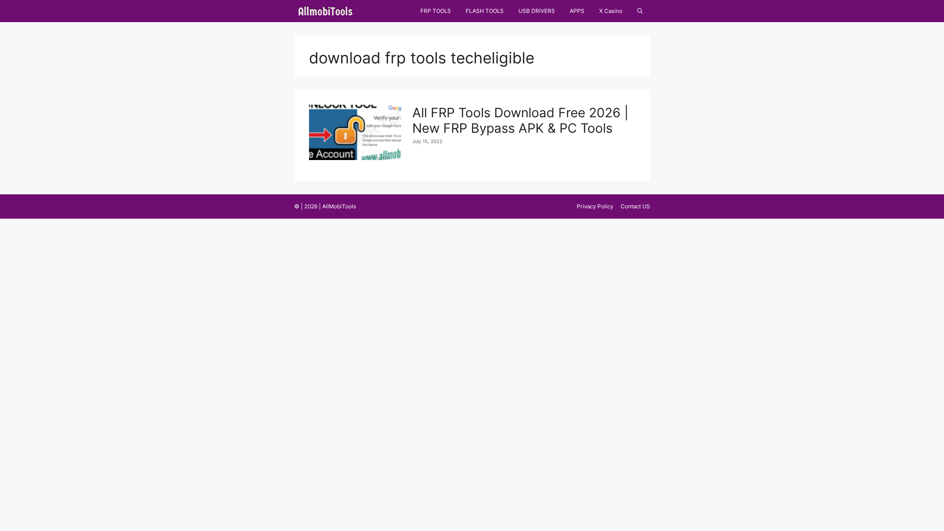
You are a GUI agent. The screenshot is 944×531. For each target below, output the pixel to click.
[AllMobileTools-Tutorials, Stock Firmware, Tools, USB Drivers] (327, 11)
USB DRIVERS (536, 10)
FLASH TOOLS (485, 10)
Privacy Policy (595, 206)
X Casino (610, 10)
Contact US (635, 206)
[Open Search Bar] (640, 11)
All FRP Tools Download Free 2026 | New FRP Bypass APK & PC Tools (520, 120)
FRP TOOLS (435, 10)
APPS (577, 10)
